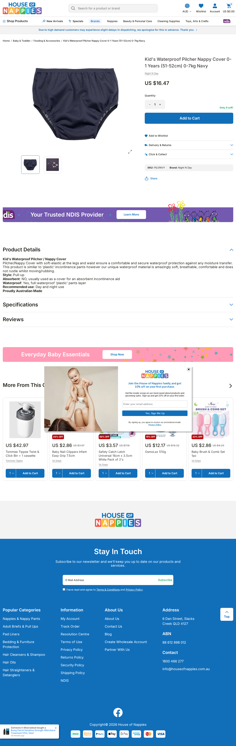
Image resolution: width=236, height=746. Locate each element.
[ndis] (226, 21)
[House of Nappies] (22, 8)
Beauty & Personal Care (137, 21)
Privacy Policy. (155, 425)
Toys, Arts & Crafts (197, 21)
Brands (95, 21)
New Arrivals (55, 21)
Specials (78, 21)
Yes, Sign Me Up (155, 413)
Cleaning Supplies (168, 21)
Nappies (112, 21)
